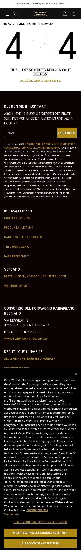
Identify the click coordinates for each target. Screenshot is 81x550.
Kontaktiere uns (17, 217)
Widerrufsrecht (16, 285)
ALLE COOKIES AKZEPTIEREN (40, 543)
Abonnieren (67, 133)
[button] (15, 13)
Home (7, 23)
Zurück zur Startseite (40, 80)
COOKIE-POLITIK (37, 510)
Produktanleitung (18, 227)
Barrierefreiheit (16, 256)
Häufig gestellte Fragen (23, 237)
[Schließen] (76, 374)
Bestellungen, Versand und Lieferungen (35, 276)
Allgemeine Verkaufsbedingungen (29, 358)
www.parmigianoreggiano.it (26, 338)
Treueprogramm (16, 246)
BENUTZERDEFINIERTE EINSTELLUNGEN (40, 522)
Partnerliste (11, 514)
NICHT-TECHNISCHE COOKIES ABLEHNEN (40, 533)
